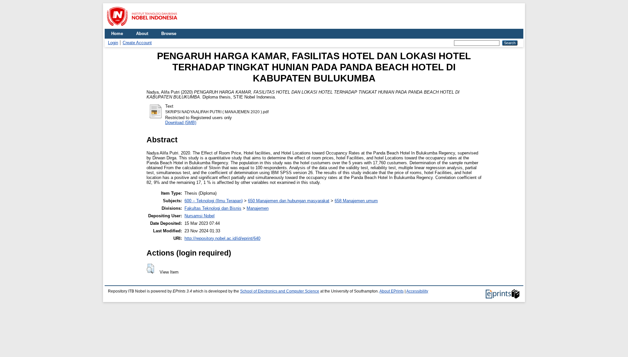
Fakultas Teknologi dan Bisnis (212, 208)
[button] (150, 269)
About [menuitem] (142, 33)
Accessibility (417, 291)
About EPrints (391, 291)
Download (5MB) (180, 122)
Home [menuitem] (117, 33)
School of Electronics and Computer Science (279, 291)
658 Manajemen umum (356, 200)
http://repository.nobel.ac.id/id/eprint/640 (222, 238)
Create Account (137, 42)
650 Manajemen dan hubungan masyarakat (288, 200)
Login (113, 42)
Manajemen (258, 208)
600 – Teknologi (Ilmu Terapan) (213, 200)
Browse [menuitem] (168, 33)
